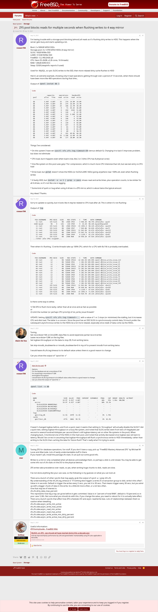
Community (82, 10)
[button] (37, 15)
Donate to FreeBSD (118, 4)
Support (106, 10)
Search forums (27, 20)
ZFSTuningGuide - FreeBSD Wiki (44, 529)
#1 (143, 35)
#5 (143, 445)
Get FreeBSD (53, 10)
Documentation (68, 10)
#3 (143, 328)
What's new (30, 15)
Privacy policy (131, 568)
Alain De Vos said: (38, 366)
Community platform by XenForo (79, 572)
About (42, 10)
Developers (95, 10)
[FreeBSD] (55, 8)
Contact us (109, 568)
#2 (143, 199)
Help (139, 568)
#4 (143, 361)
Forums (18, 15)
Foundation (117, 10)
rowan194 (18, 31)
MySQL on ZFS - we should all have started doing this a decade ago (60, 533)
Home (34, 10)
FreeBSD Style (20, 568)
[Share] (139, 35)
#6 (143, 522)
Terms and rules (119, 568)
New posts (16, 20)
